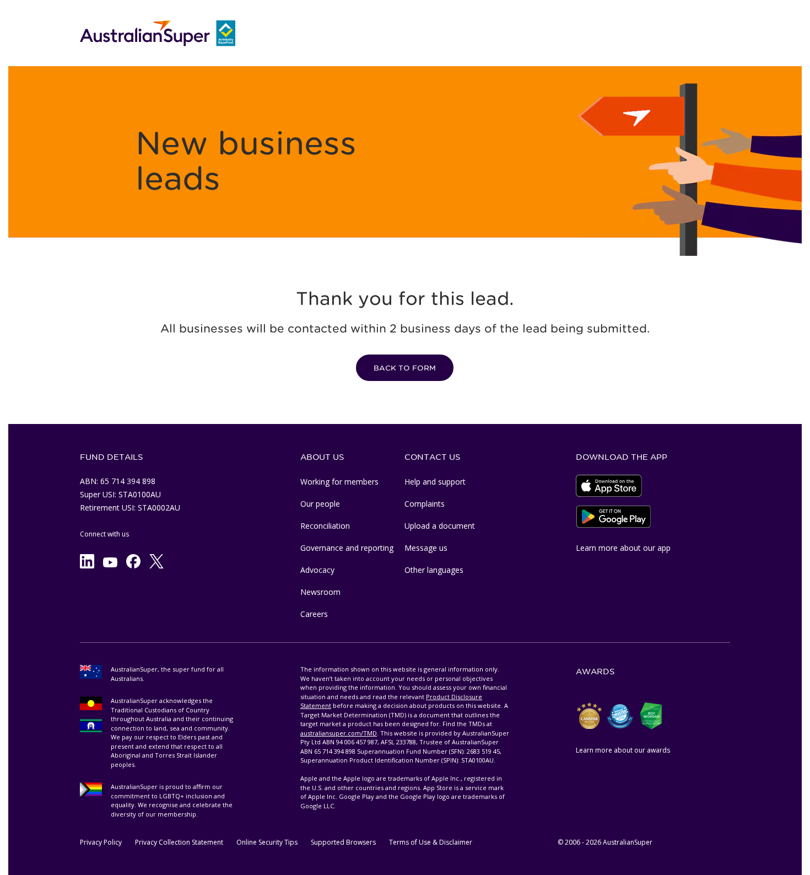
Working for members (339, 481)
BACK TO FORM (405, 368)
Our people (320, 503)
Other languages (433, 570)
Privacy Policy (101, 842)
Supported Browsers (343, 842)
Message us (425, 548)
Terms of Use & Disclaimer (430, 842)
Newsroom (320, 592)
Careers (314, 614)
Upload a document (439, 525)
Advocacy (317, 570)
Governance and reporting (346, 548)
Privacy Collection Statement (179, 842)
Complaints (424, 503)
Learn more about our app (623, 548)
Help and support (435, 481)
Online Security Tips (267, 842)
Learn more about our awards (623, 750)
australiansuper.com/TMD (338, 733)
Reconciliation (325, 525)
